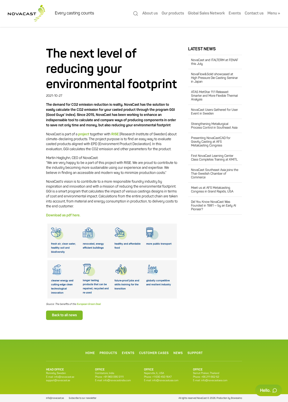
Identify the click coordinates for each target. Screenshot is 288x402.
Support (195, 353)
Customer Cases (154, 353)
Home (90, 353)
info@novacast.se (64, 377)
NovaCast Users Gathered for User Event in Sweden (214, 111)
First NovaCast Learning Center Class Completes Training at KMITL (214, 157)
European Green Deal (89, 304)
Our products (173, 13)
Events (235, 13)
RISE (115, 134)
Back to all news (64, 315)
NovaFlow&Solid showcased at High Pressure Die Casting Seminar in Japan (214, 78)
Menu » (273, 13)
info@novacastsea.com (214, 380)
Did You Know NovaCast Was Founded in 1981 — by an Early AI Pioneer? (213, 206)
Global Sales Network (206, 13)
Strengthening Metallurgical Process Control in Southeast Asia (214, 126)
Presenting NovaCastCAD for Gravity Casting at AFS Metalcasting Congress (210, 142)
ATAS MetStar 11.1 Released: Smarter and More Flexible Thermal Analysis (214, 96)
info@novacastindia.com (117, 380)
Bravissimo (236, 398)
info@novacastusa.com (165, 380)
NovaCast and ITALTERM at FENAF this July (214, 62)
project (83, 134)
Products (108, 353)
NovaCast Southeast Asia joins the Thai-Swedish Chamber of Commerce (214, 174)
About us (150, 13)
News (178, 353)
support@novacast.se (58, 380)
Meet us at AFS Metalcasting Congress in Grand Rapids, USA (212, 189)
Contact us (254, 13)
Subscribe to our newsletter (82, 398)
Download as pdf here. (63, 215)
